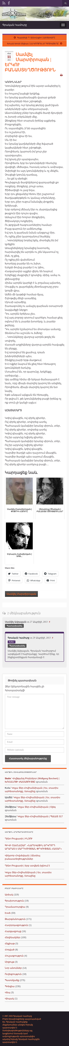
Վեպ (7, 992)
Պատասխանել (14, 626)
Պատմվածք (12, 980)
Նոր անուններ (13, 968)
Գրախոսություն (14, 900)
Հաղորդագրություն (16, 925)
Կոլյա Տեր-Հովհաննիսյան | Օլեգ (36, 807)
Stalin (8, 778)
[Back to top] (62, 1039)
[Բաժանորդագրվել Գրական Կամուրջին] (3, 3)
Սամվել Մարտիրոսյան (21, 594)
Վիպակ (9, 998)
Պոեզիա (10, 986)
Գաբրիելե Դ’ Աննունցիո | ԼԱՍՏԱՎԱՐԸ (36, 38)
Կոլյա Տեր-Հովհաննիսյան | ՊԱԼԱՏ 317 (40, 816)
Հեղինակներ (12, 937)
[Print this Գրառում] (61, 75)
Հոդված (9, 949)
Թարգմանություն (15, 919)
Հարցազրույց (13, 931)
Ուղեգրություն (13, 974)
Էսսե (8, 913)
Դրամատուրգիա (15, 907)
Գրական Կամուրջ (14, 24)
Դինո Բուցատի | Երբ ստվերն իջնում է (27, 865)
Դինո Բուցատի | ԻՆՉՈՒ (19, 838)
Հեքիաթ (10, 943)
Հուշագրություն (14, 955)
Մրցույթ (9, 962)
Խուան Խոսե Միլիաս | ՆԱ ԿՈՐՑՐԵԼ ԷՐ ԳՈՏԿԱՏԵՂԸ (33, 43)
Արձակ (9, 894)
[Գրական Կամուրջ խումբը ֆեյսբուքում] (9, 3)
